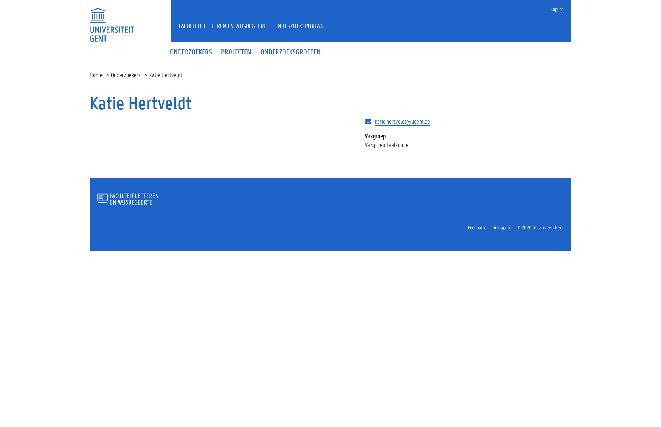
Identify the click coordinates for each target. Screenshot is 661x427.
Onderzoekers (126, 75)
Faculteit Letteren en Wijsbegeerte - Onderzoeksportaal (252, 25)
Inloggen (502, 227)
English (557, 9)
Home (96, 75)
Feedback (476, 227)
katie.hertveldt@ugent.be (402, 121)
